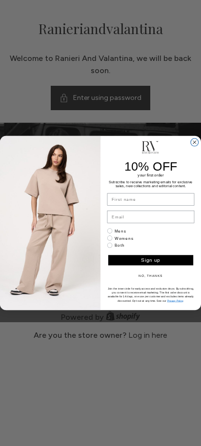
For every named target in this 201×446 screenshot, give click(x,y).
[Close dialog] (195, 142)
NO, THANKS (150, 275)
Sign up (151, 260)
